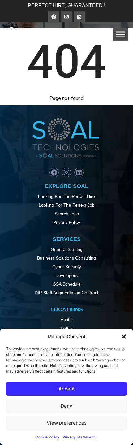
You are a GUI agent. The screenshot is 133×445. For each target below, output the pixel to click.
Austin (67, 319)
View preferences (67, 423)
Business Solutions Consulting (66, 257)
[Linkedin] (79, 16)
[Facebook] (53, 16)
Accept (66, 389)
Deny (66, 406)
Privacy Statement (78, 437)
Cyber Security (66, 266)
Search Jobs (66, 213)
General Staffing (67, 249)
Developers (66, 275)
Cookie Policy (47, 437)
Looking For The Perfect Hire (66, 196)
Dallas (67, 328)
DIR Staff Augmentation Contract (66, 292)
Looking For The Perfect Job (67, 205)
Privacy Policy (66, 222)
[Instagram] (66, 16)
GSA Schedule (67, 283)
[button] (124, 337)
